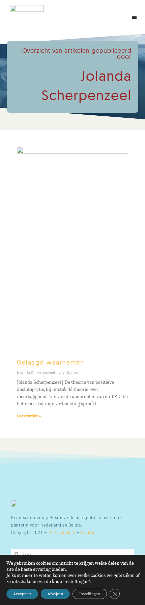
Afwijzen (55, 593)
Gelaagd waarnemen (50, 362)
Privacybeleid (62, 532)
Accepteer (22, 593)
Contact (89, 532)
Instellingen (89, 593)
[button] (135, 17)
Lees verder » (29, 415)
